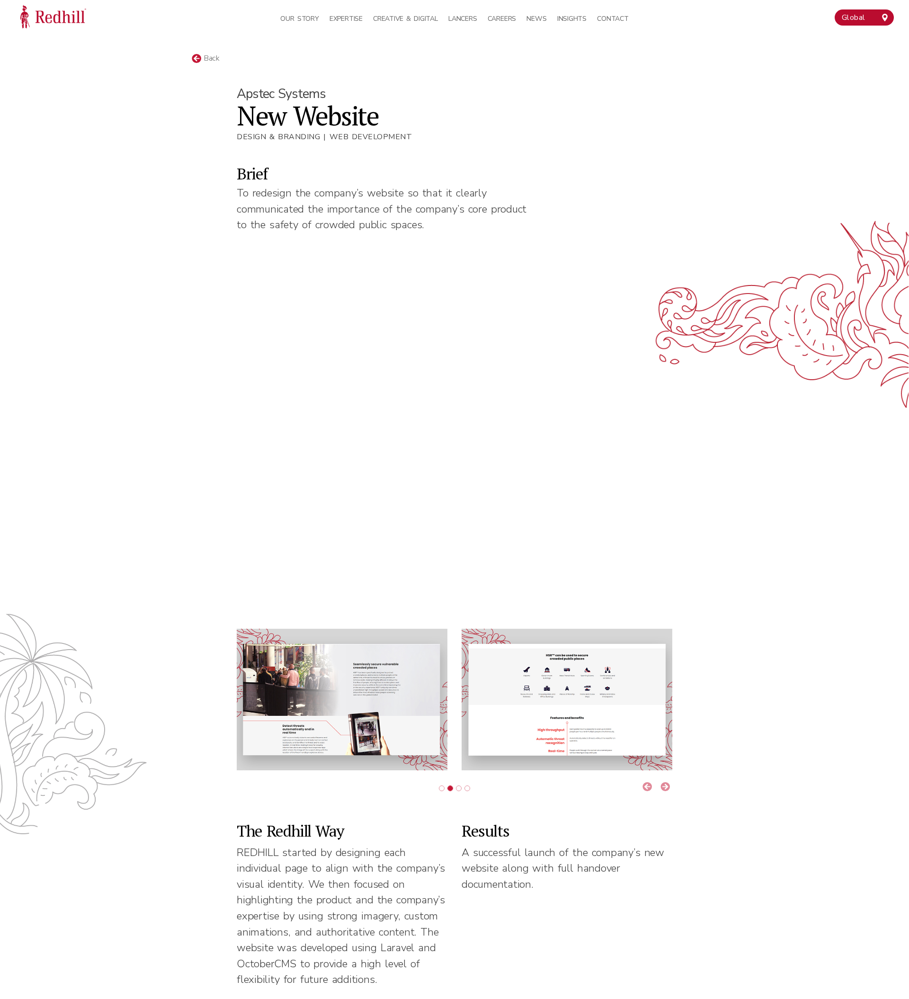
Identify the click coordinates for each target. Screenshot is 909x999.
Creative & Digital (405, 18)
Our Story (299, 18)
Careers (502, 18)
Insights (572, 18)
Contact (612, 18)
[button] (647, 788)
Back (210, 58)
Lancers (462, 18)
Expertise (346, 18)
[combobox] (864, 17)
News (536, 18)
